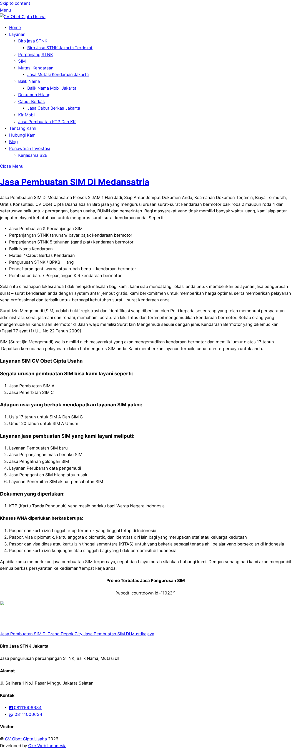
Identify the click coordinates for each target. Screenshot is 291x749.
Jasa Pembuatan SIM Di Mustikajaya (118, 633)
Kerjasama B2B (33, 155)
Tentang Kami (22, 128)
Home (15, 27)
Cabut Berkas (31, 101)
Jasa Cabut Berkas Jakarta (53, 108)
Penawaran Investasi (29, 148)
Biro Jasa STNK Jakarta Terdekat (60, 47)
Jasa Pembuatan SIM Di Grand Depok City (41, 633)
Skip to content (15, 3)
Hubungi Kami (22, 135)
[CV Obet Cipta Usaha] (22, 16)
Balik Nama (29, 81)
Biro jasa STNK (32, 40)
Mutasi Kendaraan (35, 67)
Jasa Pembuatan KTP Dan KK (47, 121)
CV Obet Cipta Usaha (26, 738)
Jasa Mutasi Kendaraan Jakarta (58, 74)
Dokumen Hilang (34, 94)
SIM (22, 61)
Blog (13, 141)
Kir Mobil (26, 114)
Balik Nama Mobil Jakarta (51, 88)
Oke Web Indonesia (47, 745)
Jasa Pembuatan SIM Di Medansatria (74, 182)
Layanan (17, 34)
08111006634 (27, 707)
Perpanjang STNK (35, 54)
